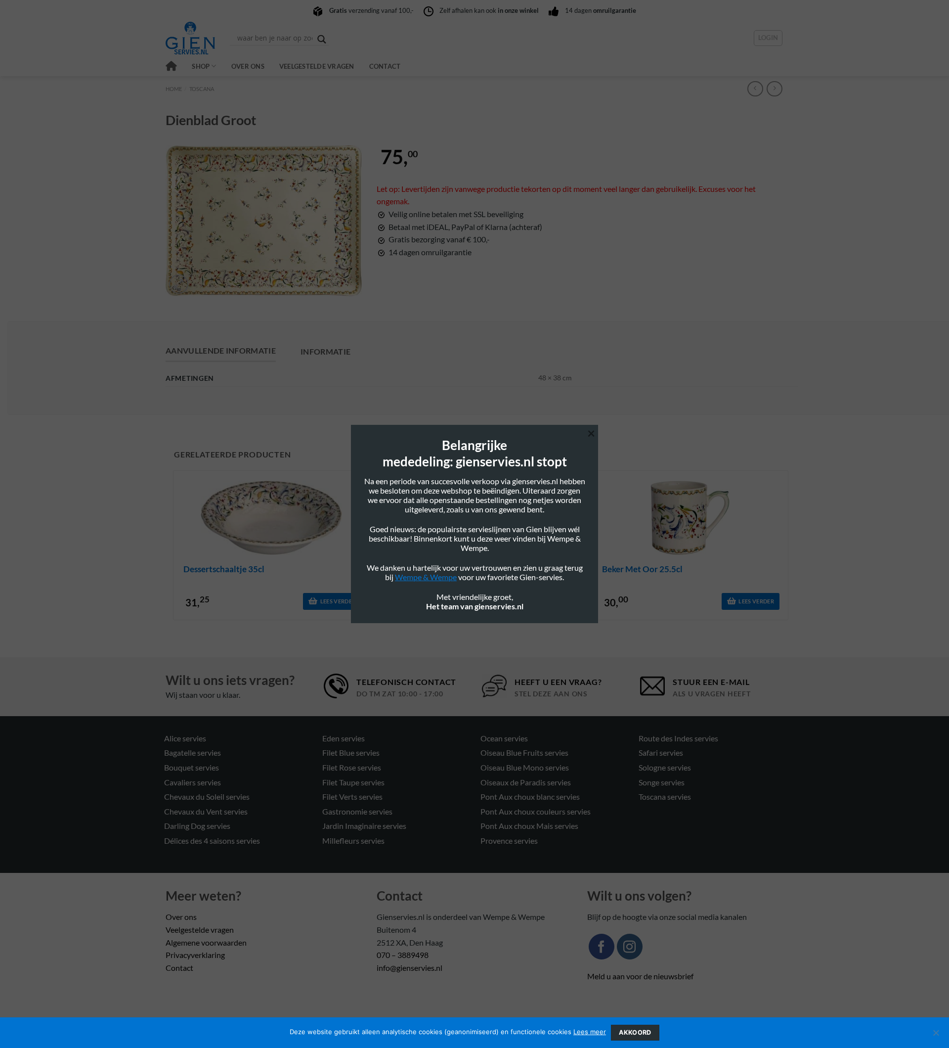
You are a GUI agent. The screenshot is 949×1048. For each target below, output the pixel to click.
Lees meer (589, 1032)
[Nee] (936, 1036)
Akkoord (635, 1032)
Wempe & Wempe (426, 577)
